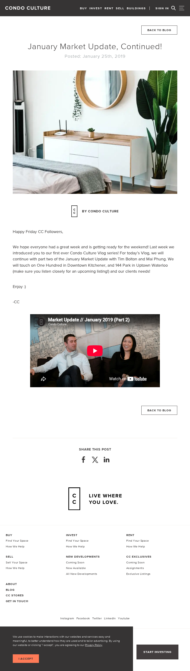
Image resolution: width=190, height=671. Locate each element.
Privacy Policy (93, 645)
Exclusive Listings (138, 573)
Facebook (83, 618)
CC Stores (15, 595)
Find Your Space (17, 540)
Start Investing (157, 652)
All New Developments (81, 573)
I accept (26, 658)
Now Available (76, 568)
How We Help (15, 546)
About (11, 584)
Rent (109, 8)
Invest (95, 8)
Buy (83, 8)
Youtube (124, 618)
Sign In (162, 8)
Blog (10, 589)
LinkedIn (110, 618)
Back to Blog (159, 30)
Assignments (135, 568)
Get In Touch (17, 601)
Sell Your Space (17, 562)
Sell (120, 8)
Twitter (97, 618)
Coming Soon (75, 562)
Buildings (136, 8)
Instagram (67, 618)
